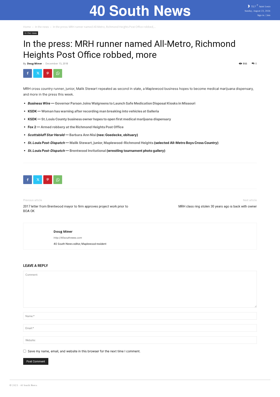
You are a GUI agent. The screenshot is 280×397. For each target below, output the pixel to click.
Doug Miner (34, 63)
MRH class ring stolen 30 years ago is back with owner (217, 206)
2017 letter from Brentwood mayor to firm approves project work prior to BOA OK (75, 208)
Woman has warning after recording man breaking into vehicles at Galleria (100, 111)
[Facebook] (27, 73)
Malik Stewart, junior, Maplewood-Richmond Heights (111, 143)
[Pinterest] (47, 73)
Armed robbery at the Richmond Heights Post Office (82, 127)
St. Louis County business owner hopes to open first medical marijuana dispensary (106, 119)
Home (27, 27)
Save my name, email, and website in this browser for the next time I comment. (84, 351)
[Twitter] (37, 73)
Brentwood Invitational (88, 151)
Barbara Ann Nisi (82, 135)
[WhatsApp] (57, 73)
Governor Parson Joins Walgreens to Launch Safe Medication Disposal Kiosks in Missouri (125, 103)
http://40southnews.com (68, 237)
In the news (42, 27)
